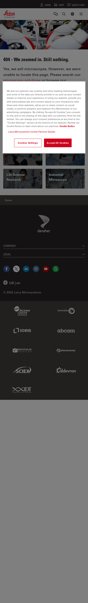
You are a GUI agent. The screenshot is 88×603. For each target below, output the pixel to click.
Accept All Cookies (58, 142)
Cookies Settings (28, 142)
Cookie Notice (67, 126)
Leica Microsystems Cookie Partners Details (31, 131)
